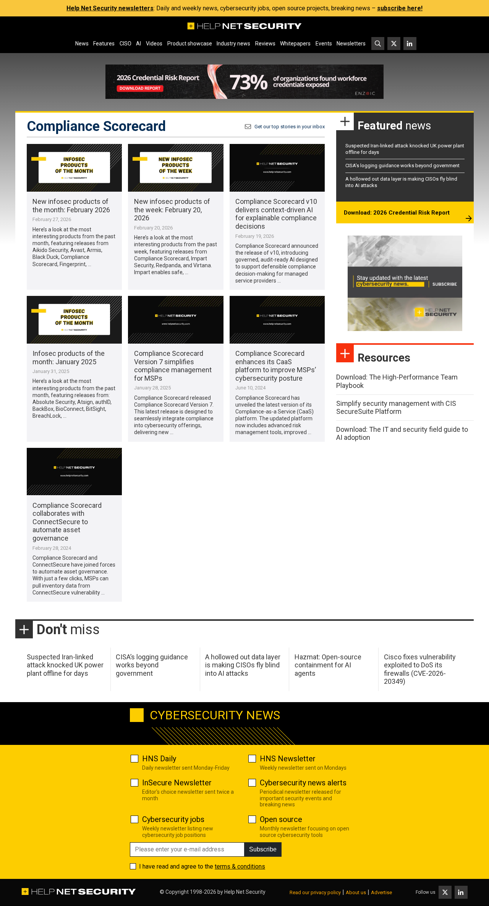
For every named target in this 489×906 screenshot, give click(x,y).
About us (356, 892)
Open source (281, 819)
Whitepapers (295, 43)
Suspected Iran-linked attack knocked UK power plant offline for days (65, 665)
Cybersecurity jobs (173, 819)
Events (324, 43)
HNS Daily (159, 758)
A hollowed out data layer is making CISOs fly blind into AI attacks (242, 665)
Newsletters (351, 43)
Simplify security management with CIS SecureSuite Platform (396, 407)
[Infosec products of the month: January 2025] (74, 320)
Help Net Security (245, 892)
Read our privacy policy (315, 892)
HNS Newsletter (288, 758)
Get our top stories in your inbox (289, 126)
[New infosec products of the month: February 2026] (74, 168)
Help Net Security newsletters (110, 8)
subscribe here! (400, 8)
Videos (154, 43)
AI (138, 43)
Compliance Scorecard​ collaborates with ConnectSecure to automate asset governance (67, 521)
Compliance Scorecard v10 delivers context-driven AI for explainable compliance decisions (276, 213)
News (82, 43)
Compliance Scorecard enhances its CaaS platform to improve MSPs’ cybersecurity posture (275, 365)
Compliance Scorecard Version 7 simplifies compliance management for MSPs (173, 365)
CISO (125, 43)
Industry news (233, 43)
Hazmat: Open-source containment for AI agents (328, 665)
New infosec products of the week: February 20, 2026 (172, 209)
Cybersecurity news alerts (303, 782)
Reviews (265, 43)
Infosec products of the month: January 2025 (68, 357)
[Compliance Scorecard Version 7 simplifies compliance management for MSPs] (175, 320)
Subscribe (263, 849)
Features (104, 43)
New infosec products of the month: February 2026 (71, 205)
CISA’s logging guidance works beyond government (402, 165)
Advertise (381, 892)
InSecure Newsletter (177, 782)
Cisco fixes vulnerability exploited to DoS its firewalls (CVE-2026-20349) (420, 669)
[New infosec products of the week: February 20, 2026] (175, 168)
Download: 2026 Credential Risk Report (397, 212)
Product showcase (189, 43)
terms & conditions (240, 866)
